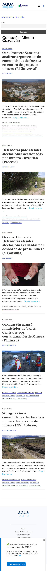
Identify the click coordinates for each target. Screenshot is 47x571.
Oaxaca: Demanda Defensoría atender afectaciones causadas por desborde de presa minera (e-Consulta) (23, 245)
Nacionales (7, 48)
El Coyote (38, 392)
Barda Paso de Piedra (9, 392)
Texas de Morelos (21, 398)
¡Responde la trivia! (17, 564)
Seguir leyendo (21, 117)
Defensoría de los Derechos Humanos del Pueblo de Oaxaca (21, 219)
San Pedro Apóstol (8, 398)
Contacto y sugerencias (23, 537)
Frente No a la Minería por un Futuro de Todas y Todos (19, 126)
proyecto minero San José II (23, 132)
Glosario (23, 529)
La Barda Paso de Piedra (28, 479)
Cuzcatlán (24, 216)
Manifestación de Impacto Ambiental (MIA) (15, 129)
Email (3, 22)
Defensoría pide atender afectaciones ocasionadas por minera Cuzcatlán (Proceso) (22, 156)
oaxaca (31, 129)
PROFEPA (30, 306)
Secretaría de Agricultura (10, 309)
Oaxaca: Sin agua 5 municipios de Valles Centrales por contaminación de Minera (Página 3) (23, 332)
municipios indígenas (22, 482)
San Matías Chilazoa (32, 395)
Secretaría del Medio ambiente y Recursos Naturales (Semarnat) (22, 135)
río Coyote (5, 222)
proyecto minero (7, 132)
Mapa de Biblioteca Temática (23, 532)
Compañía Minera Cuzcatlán (11, 122)
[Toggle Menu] (38, 6)
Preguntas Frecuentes (23, 534)
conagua (24, 306)
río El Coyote (20, 395)
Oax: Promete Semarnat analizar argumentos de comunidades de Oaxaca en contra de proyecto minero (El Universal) (21, 61)
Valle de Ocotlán (16, 222)
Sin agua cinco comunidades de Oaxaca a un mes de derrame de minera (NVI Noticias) (23, 419)
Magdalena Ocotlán (8, 395)
